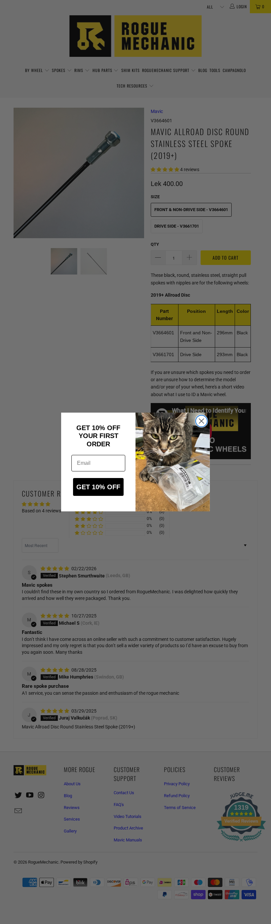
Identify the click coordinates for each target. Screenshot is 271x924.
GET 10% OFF (98, 487)
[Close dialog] (201, 421)
